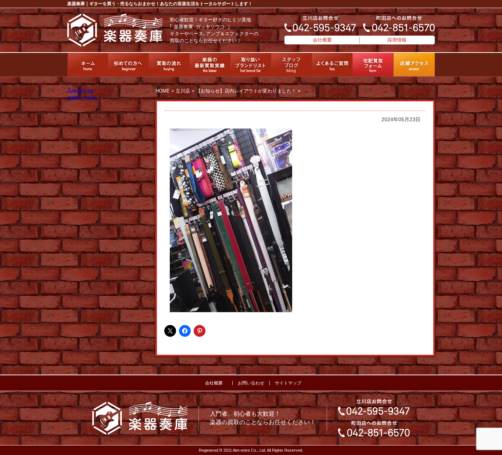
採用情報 (396, 40)
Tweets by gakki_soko (82, 94)
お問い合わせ (251, 383)
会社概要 (322, 40)
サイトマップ (288, 383)
